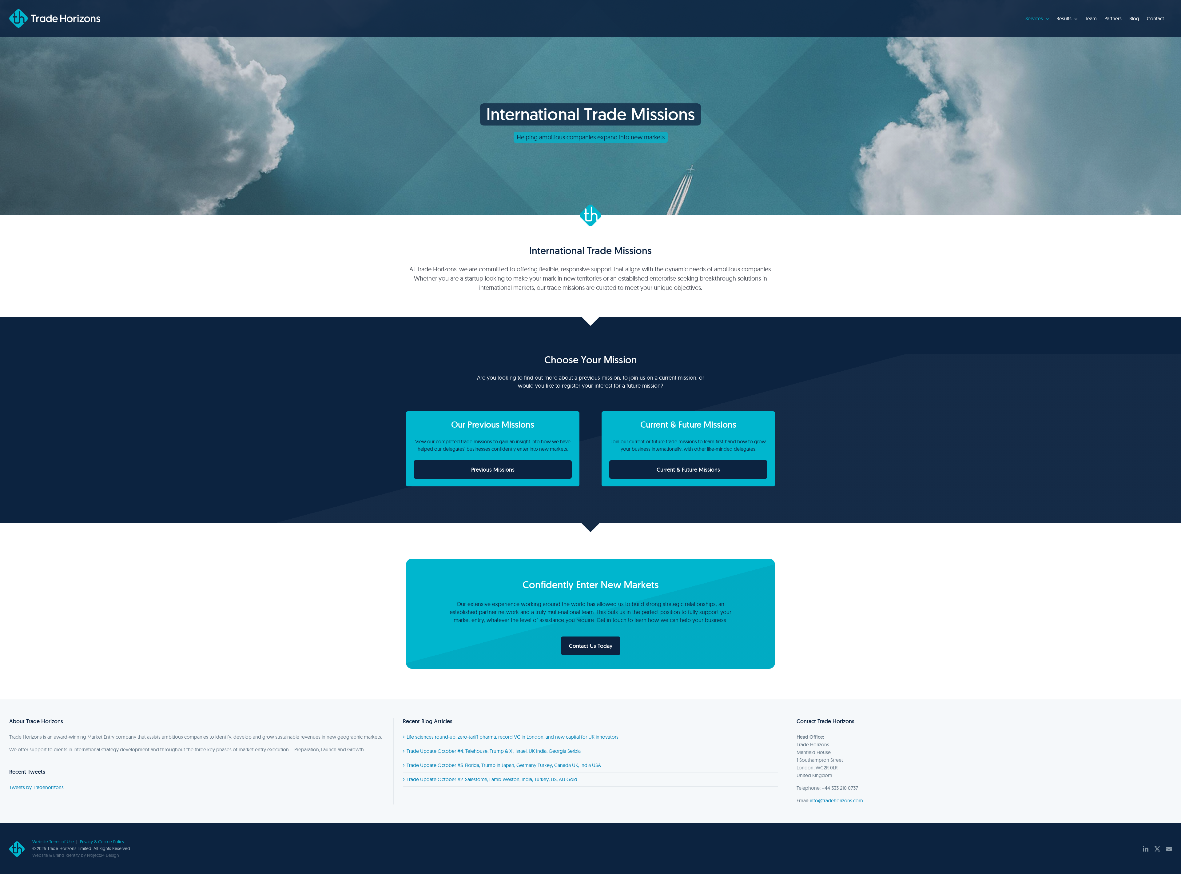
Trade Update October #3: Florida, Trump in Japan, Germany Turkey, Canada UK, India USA (504, 765)
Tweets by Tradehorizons (36, 787)
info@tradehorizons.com (836, 800)
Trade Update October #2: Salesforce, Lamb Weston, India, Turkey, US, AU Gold (492, 779)
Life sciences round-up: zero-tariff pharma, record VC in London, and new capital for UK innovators (512, 737)
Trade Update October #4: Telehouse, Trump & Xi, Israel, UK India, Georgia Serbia (494, 751)
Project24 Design (103, 855)
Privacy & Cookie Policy (102, 841)
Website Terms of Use (53, 841)
